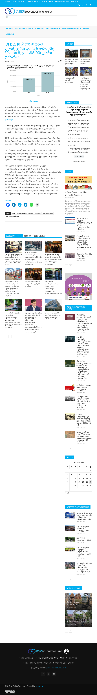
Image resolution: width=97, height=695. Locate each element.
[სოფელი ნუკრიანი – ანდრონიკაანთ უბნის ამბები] (71, 53)
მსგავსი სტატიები (13, 236)
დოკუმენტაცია (52, 28)
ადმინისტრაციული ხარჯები (25, 213)
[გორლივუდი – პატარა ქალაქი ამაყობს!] (86, 53)
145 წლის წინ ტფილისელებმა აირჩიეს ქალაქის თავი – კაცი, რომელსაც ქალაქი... (84, 402)
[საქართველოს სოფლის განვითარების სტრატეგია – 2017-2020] (70, 549)
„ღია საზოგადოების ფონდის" (44, 658)
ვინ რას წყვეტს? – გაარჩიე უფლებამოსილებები (76, 193)
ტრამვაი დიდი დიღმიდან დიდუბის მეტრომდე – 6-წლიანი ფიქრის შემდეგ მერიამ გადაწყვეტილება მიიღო (13, 259)
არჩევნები (10, 34)
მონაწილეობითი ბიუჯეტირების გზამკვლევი (83, 387)
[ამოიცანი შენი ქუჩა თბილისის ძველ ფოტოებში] (70, 255)
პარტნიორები (47, 1)
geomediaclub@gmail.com (56, 668)
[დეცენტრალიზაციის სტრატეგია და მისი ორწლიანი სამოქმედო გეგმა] (70, 515)
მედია (85, 28)
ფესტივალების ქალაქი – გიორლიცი (70, 80)
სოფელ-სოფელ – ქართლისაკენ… (74, 603)
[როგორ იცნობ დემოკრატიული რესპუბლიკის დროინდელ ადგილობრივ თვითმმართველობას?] (70, 238)
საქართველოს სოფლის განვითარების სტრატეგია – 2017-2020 (84, 551)
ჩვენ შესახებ (33, 1)
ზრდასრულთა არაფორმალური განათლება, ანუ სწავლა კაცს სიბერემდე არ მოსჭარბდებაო (85, 83)
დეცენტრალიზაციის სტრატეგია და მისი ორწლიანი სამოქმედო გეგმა (85, 516)
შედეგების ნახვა (79, 161)
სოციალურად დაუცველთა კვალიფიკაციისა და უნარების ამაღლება (79, 141)
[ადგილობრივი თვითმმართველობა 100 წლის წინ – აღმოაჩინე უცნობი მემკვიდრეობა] (70, 434)
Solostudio (39, 686)
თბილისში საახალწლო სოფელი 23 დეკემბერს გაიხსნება (32, 284)
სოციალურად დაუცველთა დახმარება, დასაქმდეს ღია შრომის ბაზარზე (78, 131)
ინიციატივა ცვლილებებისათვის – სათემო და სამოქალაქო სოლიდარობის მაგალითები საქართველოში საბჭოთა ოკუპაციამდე (85, 370)
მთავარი (9, 28)
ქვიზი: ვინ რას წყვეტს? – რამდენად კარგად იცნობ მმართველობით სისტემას (84, 223)
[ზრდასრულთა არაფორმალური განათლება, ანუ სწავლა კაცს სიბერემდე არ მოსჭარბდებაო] (86, 71)
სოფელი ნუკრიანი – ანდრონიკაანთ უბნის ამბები (71, 61)
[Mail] (86, 5)
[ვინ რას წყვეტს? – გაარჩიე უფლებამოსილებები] (78, 183)
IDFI (13, 213)
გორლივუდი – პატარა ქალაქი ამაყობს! (85, 61)
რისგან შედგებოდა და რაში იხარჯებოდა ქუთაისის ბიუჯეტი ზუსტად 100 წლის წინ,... (84, 419)
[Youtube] (90, 5)
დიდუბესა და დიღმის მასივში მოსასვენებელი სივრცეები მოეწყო (52, 315)
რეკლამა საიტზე (62, 1)
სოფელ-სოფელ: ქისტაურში (78, 621)
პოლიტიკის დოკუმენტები (78, 507)
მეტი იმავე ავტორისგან (34, 236)
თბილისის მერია (48, 213)
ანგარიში (37, 213)
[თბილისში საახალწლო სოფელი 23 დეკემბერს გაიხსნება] (33, 274)
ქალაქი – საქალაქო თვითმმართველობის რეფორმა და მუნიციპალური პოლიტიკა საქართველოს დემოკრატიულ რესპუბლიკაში (85, 345)
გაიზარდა (9, 119)
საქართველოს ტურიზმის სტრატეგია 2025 (83, 528)
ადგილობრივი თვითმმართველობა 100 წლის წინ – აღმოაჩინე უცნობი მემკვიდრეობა (85, 436)
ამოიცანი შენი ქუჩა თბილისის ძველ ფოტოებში (84, 256)
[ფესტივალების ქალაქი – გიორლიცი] (71, 71)
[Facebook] (82, 5)
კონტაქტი (75, 1)
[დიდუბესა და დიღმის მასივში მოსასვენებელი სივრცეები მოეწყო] (53, 305)
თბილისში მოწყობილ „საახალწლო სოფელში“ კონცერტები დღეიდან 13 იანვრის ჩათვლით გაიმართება (53, 259)
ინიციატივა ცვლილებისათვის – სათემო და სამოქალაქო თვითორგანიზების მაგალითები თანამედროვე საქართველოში (84, 322)
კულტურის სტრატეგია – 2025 (84, 539)
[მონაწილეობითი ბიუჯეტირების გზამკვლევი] (70, 387)
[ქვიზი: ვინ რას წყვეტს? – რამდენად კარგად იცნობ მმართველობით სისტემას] (70, 220)
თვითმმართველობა (23, 28)
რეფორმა (39, 28)
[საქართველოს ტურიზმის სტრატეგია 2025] (70, 528)
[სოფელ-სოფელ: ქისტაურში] (78, 618)
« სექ (67, 493)
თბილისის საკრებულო (12, 216)
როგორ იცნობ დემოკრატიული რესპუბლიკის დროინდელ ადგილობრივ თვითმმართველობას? (86, 241)
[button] (79, 5)
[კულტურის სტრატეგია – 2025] (70, 539)
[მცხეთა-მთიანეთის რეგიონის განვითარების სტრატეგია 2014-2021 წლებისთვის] (70, 565)
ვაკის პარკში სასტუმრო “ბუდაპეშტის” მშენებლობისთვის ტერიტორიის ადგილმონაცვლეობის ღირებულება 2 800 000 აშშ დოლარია (13, 320)
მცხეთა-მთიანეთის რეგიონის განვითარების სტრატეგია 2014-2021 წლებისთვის (84, 567)
